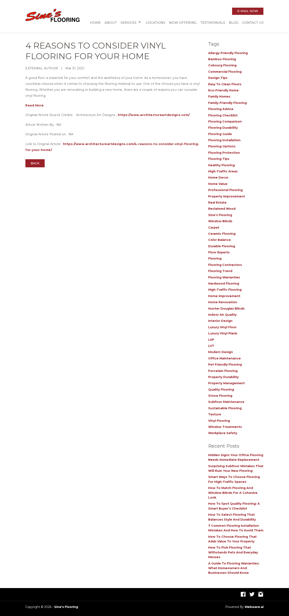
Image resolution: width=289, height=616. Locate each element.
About (111, 23)
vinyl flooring (219, 421)
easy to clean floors (224, 84)
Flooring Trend (220, 271)
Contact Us (253, 23)
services (128, 23)
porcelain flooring (223, 371)
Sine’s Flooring (220, 215)
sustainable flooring (225, 408)
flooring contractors (225, 265)
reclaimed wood (221, 209)
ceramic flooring (221, 234)
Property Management (226, 383)
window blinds (220, 221)
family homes (219, 96)
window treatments (225, 427)
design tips (217, 78)
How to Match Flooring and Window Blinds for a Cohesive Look (232, 492)
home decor (218, 177)
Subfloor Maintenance (226, 402)
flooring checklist (223, 115)
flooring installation (224, 140)
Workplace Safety (222, 433)
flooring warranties (224, 277)
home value (217, 184)
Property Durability (223, 377)
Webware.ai (254, 607)
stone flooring (220, 396)
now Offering (183, 23)
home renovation (222, 302)
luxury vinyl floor (222, 327)
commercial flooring (225, 72)
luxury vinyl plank (222, 333)
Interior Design (220, 321)
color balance (219, 240)
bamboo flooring (222, 59)
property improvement (226, 196)
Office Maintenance (224, 358)
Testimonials (212, 23)
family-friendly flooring (227, 103)
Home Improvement (224, 296)
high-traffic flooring (225, 290)
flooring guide (220, 134)
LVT (211, 346)
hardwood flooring (223, 283)
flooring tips (218, 159)
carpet (213, 227)
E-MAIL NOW (247, 11)
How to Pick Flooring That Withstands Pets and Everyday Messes (233, 552)
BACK (35, 163)
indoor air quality (222, 315)
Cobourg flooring (222, 65)
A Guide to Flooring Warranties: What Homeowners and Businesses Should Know (233, 568)
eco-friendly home (223, 90)
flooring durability (223, 128)
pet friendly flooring (225, 364)
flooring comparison (225, 121)
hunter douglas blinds (226, 308)
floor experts (219, 252)
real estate (217, 202)
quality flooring (221, 389)
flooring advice (220, 109)
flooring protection (224, 153)
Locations (155, 23)
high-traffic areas (223, 171)
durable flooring (221, 246)
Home (95, 23)
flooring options (221, 146)
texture (214, 414)
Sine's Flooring (66, 607)
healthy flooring (221, 165)
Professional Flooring (225, 190)
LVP (211, 340)
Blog (233, 23)
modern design (220, 352)
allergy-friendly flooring (228, 53)
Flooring (215, 258)
